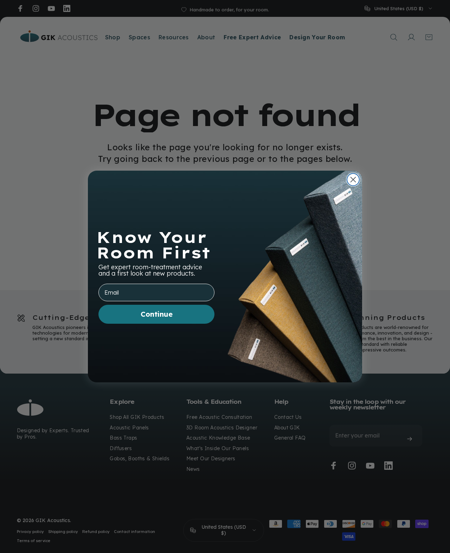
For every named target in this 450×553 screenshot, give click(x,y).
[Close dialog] (353, 179)
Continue (157, 314)
